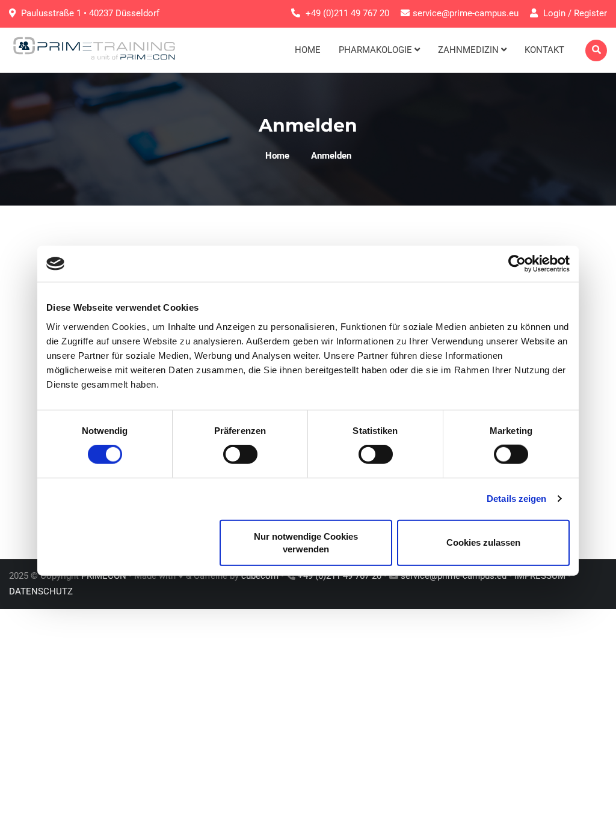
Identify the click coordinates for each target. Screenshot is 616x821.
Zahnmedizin (469, 49)
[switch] (240, 454)
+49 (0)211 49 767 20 (347, 13)
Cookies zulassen (483, 542)
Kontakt (544, 49)
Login (553, 13)
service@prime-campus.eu (466, 13)
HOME (308, 49)
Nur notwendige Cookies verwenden (306, 542)
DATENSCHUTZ (41, 591)
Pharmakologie (376, 49)
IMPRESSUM (539, 575)
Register (590, 13)
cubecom (260, 575)
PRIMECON (103, 575)
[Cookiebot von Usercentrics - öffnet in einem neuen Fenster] (517, 264)
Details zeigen (516, 498)
